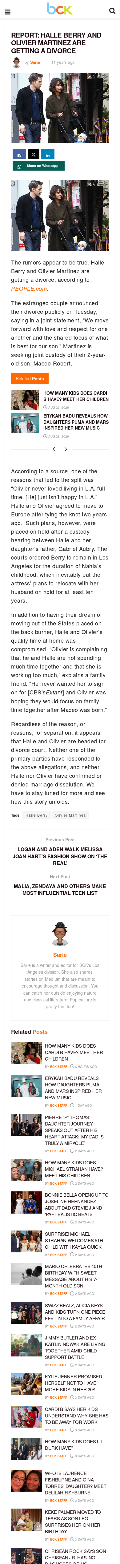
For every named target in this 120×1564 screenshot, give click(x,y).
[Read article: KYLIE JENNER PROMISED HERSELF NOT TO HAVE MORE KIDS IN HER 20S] (26, 1384)
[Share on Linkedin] (47, 154)
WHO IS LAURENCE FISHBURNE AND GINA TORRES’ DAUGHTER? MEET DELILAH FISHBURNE (75, 1483)
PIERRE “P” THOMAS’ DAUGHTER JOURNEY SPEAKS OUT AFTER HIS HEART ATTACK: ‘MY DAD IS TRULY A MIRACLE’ (74, 1130)
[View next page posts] (65, 449)
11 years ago (62, 62)
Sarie (35, 62)
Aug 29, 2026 (58, 407)
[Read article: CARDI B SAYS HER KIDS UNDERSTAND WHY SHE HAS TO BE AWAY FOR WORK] (26, 1417)
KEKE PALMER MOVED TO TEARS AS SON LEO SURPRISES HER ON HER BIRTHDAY (73, 1521)
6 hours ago (85, 1067)
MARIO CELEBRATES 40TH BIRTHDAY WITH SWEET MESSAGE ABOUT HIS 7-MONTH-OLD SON (73, 1276)
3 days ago (84, 1397)
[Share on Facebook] (19, 154)
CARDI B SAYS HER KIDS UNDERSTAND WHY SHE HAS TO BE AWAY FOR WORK (76, 1415)
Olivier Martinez (70, 815)
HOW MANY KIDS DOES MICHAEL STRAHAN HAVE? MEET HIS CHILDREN (74, 1168)
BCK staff (58, 1067)
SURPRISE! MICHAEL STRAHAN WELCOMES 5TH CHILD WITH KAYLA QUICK (74, 1240)
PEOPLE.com (29, 288)
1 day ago (83, 1105)
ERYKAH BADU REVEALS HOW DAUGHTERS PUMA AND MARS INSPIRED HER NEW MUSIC (76, 422)
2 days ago (84, 1151)
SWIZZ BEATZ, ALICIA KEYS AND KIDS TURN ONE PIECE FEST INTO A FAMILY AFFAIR (75, 1311)
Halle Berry (37, 815)
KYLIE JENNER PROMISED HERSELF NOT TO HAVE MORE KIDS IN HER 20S (73, 1382)
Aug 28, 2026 (58, 436)
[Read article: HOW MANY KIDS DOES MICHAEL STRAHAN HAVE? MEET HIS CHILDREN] (26, 1170)
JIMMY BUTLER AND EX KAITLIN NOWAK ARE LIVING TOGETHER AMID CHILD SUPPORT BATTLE (75, 1347)
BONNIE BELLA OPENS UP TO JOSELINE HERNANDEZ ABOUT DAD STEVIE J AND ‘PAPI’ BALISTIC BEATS (77, 1204)
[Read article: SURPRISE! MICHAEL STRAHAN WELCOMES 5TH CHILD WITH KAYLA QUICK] (26, 1242)
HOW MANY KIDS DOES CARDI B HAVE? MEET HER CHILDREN (76, 396)
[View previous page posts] (54, 449)
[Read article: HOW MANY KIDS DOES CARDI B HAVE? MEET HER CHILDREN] (25, 400)
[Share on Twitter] (33, 154)
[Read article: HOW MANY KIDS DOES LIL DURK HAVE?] (26, 1449)
